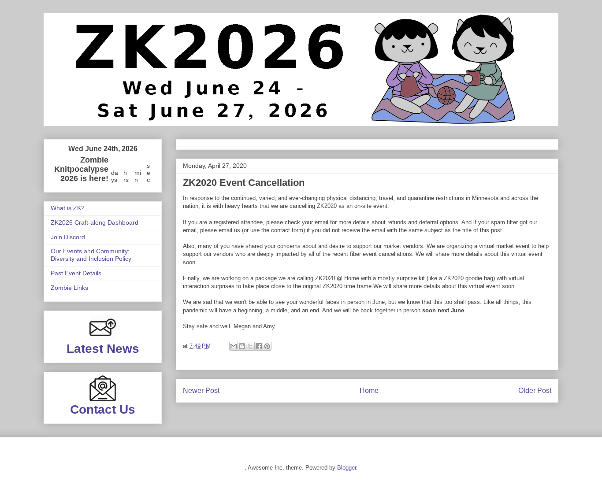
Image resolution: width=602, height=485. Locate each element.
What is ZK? (68, 207)
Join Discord (68, 237)
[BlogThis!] (242, 346)
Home (369, 390)
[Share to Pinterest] (267, 346)
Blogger (346, 467)
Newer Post (201, 390)
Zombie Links (69, 287)
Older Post (534, 390)
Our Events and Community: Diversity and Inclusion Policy (91, 255)
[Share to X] (250, 346)
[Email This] (233, 346)
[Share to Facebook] (258, 346)
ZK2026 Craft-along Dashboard (94, 222)
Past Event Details (76, 273)
